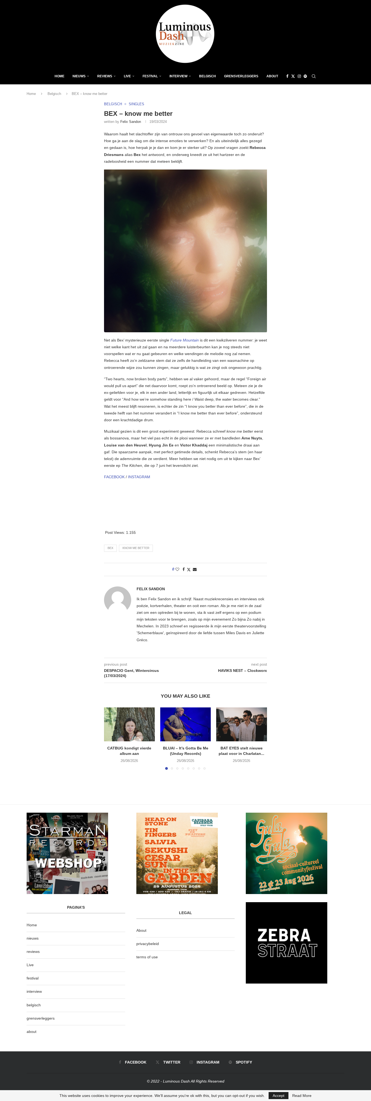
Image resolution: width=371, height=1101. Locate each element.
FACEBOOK (114, 477)
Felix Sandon (130, 122)
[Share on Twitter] (189, 569)
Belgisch (207, 76)
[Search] (313, 76)
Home (59, 76)
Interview (178, 76)
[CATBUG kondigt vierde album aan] (129, 724)
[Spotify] (305, 76)
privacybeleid (147, 944)
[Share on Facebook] (184, 569)
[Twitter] (293, 76)
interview (34, 991)
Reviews (104, 76)
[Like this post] (177, 569)
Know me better (135, 548)
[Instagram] (299, 76)
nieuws (79, 76)
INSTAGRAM (139, 477)
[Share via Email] (195, 569)
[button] (111, 738)
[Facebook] (287, 76)
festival (33, 978)
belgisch (34, 1005)
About (272, 76)
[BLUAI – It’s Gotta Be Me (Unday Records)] (185, 724)
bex (110, 548)
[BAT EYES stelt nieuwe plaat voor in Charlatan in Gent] (241, 724)
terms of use (147, 957)
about (31, 1031)
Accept (278, 1095)
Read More (302, 1095)
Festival (150, 76)
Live (127, 76)
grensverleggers (41, 1018)
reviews (33, 951)
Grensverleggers (241, 76)
